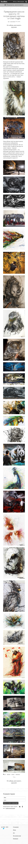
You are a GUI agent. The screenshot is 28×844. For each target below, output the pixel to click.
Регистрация (21, 1)
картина (8, 774)
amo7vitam (12, 21)
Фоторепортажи (17, 835)
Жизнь (14, 830)
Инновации (15, 838)
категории (15, 5)
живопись (18, 774)
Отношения (16, 827)
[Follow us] (3, 828)
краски (12, 774)
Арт (8, 21)
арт (5, 774)
